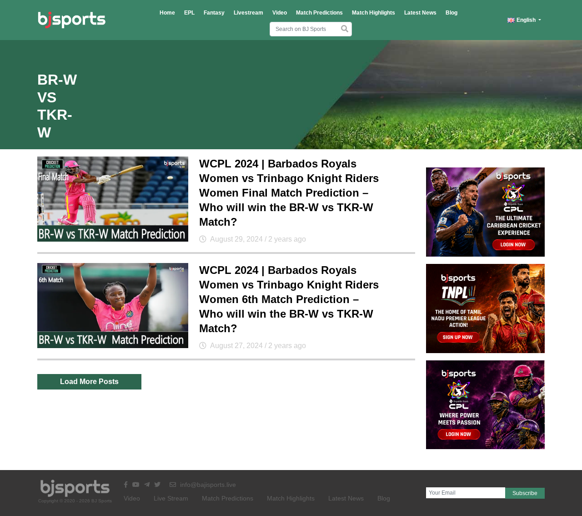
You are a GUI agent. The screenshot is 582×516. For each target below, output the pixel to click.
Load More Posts (89, 381)
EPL (189, 13)
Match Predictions (319, 13)
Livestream (248, 13)
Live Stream (171, 498)
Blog (451, 13)
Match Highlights (373, 13)
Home (167, 13)
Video (279, 13)
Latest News (420, 13)
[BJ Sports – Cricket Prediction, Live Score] (71, 20)
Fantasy (214, 13)
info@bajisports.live (207, 484)
